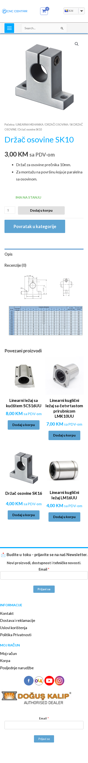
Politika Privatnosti (15, 634)
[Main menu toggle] (9, 28)
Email (44, 569)
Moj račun (8, 653)
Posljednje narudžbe (17, 667)
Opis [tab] (8, 254)
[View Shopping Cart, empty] (44, 11)
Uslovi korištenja (13, 627)
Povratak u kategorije (34, 226)
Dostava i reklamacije (17, 620)
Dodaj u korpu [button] (23, 425)
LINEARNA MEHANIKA (29, 124)
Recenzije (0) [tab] (15, 265)
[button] (77, 44)
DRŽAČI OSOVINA (56, 124)
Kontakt (7, 613)
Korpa (5, 660)
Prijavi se (44, 589)
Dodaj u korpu (41, 210)
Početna (9, 124)
